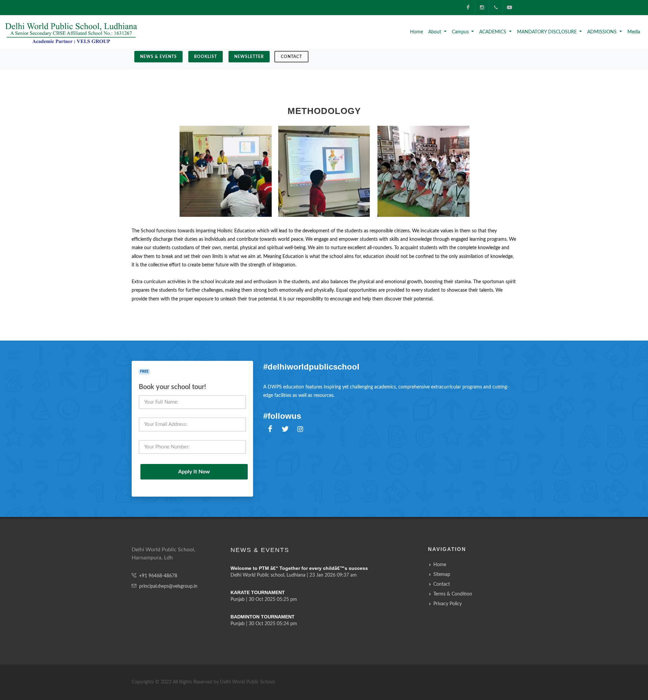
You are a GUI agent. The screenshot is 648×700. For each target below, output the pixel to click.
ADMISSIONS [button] (602, 32)
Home (416, 32)
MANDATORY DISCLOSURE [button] (547, 32)
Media (633, 32)
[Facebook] (468, 7)
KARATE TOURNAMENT (258, 592)
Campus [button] (461, 32)
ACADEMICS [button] (493, 32)
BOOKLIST (205, 57)
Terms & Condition (452, 594)
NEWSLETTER (249, 57)
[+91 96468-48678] (496, 7)
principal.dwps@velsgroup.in (168, 586)
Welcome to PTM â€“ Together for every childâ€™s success (299, 568)
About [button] (435, 32)
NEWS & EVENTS (158, 57)
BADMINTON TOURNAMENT (263, 616)
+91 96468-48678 (158, 576)
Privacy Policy (447, 604)
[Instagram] (482, 7)
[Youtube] (509, 7)
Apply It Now (194, 471)
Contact (291, 57)
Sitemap (441, 574)
